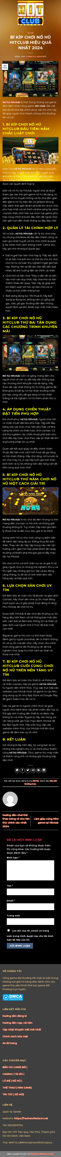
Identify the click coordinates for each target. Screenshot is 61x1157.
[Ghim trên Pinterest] (38, 770)
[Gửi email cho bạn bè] (33, 770)
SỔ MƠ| (19, 1094)
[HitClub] (30, 13)
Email (11, 900)
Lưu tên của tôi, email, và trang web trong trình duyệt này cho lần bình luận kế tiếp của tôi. (30, 935)
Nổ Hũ (30, 33)
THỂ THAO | (10, 1087)
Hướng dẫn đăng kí (15, 1015)
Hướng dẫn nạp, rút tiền (18, 1022)
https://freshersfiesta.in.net (31, 1118)
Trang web (13, 915)
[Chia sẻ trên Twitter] (27, 770)
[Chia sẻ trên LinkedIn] (44, 770)
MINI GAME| (25, 1087)
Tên (10, 886)
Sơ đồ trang (10, 1043)
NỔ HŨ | (17, 1080)
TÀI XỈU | (19, 1074)
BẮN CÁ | (8, 1067)
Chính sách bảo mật (15, 1036)
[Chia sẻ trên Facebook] (22, 770)
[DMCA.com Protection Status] (13, 997)
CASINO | (8, 1074)
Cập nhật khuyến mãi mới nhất (22, 1029)
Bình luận (13, 857)
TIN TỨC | (9, 1094)
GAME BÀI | (20, 1067)
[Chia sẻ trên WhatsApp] (17, 770)
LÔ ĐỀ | (7, 1080)
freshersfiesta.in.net (42, 1154)
